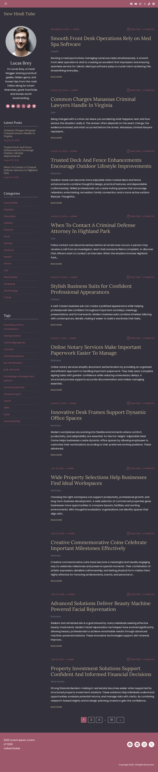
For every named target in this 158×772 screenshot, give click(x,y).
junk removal (11, 369)
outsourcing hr (12, 394)
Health (55, 51)
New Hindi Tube (19, 13)
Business (56, 173)
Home (7, 263)
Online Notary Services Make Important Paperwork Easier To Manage (96, 350)
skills (6, 407)
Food (7, 236)
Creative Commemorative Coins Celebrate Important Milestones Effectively (99, 545)
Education (10, 216)
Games (8, 243)
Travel (7, 297)
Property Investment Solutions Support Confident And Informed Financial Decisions (101, 671)
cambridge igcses (14, 342)
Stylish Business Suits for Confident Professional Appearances (91, 289)
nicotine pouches (14, 387)
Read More (56, 77)
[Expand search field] (5, 3)
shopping (9, 284)
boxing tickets (12, 336)
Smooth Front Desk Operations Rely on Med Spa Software (101, 41)
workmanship (12, 421)
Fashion (55, 299)
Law (53, 112)
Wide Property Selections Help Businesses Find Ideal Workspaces (99, 480)
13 (111, 720)
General (9, 250)
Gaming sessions (14, 356)
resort (7, 401)
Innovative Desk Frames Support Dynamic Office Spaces (98, 415)
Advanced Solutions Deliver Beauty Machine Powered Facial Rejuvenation (101, 606)
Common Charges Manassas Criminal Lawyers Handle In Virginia (93, 102)
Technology (11, 290)
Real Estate (57, 681)
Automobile (11, 203)
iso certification (13, 363)
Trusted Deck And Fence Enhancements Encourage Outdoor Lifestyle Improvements (101, 163)
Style (7, 414)
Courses (9, 349)
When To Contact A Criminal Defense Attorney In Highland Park (93, 228)
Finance (8, 229)
